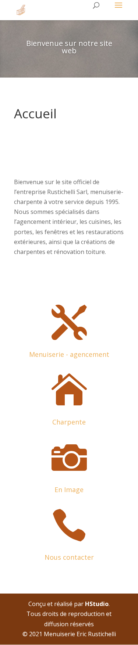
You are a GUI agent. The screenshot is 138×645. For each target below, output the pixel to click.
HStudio (97, 604)
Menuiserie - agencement (69, 354)
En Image (69, 489)
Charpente (69, 422)
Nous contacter (69, 557)
